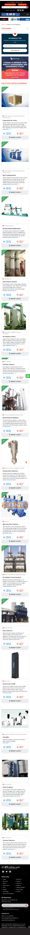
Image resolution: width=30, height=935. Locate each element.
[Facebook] (18, 10)
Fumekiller (6, 737)
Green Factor (7, 681)
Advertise (22, 4)
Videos (4, 883)
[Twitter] (20, 10)
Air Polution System (9, 225)
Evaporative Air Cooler (10, 120)
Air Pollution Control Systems (12, 577)
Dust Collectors (8, 630)
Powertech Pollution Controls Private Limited (15, 734)
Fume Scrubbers (8, 787)
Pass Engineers (7, 361)
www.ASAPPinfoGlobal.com (8, 920)
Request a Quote (16, 137)
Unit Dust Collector (9, 364)
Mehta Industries (8, 627)
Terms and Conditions (8, 893)
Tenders (5, 889)
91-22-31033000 (10, 2)
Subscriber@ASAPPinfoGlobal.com (10, 918)
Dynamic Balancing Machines (12, 228)
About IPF (5, 881)
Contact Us (19, 883)
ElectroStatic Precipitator (11, 417)
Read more (6, 129)
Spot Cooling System (9, 175)
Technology (6, 891)
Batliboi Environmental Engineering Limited (14, 574)
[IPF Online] (11, 14)
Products (18, 881)
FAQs (4, 887)
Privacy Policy (19, 889)
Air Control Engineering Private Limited (13, 415)
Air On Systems (7, 784)
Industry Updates (20, 887)
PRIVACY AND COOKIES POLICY (19, 907)
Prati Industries (7, 279)
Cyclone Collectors (9, 840)
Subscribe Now (9, 4)
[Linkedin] (22, 10)
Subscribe (14, 50)
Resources (18, 879)
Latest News (6, 885)
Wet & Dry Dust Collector (10, 524)
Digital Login (19, 2)
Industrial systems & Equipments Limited (14, 468)
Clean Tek (6, 521)
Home (3, 24)
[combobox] (5, 7)
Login (7, 10)
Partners (18, 891)
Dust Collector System (10, 281)
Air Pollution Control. (9, 336)
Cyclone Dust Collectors (10, 471)
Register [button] (12, 10)
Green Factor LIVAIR (9, 684)
